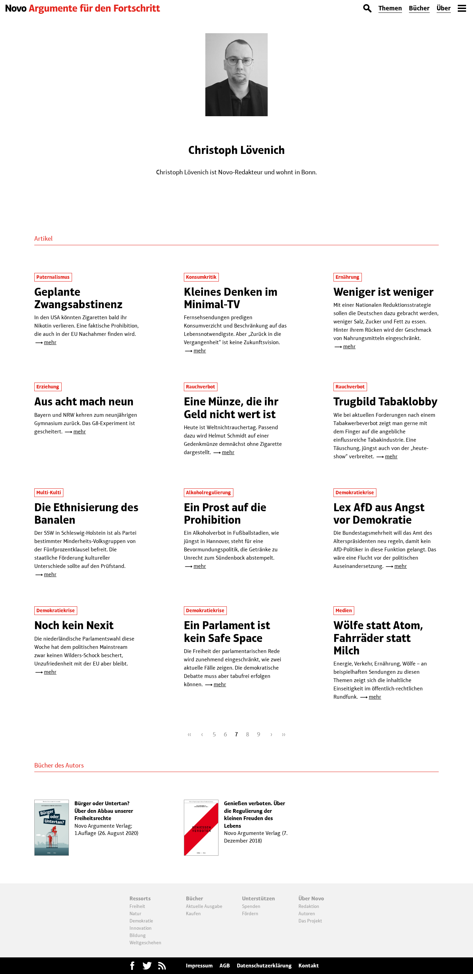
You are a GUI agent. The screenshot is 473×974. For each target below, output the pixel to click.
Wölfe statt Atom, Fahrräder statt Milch (378, 637)
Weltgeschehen (145, 942)
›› (283, 734)
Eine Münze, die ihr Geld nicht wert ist (231, 408)
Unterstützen (258, 898)
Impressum (199, 965)
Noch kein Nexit (74, 625)
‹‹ (189, 734)
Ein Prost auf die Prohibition (225, 513)
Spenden (251, 906)
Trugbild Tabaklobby (385, 401)
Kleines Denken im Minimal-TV (230, 298)
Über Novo (311, 898)
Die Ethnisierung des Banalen (86, 513)
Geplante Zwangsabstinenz (78, 298)
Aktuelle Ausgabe (204, 906)
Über (444, 8)
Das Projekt (310, 921)
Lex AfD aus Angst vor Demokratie (379, 513)
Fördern (250, 913)
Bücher (419, 8)
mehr (50, 342)
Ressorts (140, 898)
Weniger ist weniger (383, 291)
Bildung (138, 935)
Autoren (306, 913)
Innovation (141, 928)
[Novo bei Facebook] (147, 965)
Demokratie (141, 921)
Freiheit (137, 906)
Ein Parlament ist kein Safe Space (227, 631)
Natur (135, 913)
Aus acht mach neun (84, 401)
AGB (225, 965)
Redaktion (308, 906)
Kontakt (308, 965)
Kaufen (193, 913)
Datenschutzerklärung (264, 965)
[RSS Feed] (162, 965)
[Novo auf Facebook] (132, 965)
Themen (390, 8)
